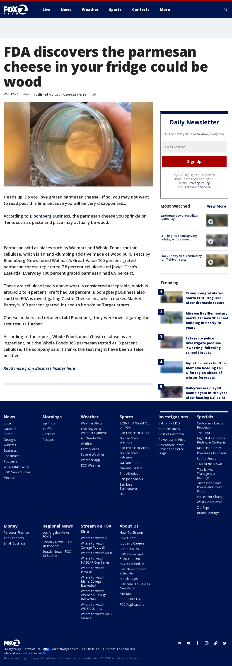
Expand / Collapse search (225, 9)
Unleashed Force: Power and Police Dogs (171, 449)
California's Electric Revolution (210, 425)
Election (9, 477)
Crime (8, 434)
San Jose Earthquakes (129, 486)
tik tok (215, 643)
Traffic (47, 428)
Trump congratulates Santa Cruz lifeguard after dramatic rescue (205, 298)
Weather (90, 416)
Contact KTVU (130, 549)
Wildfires (10, 445)
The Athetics (129, 473)
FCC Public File (130, 599)
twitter (224, 643)
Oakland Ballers (131, 468)
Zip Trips (48, 423)
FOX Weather (90, 465)
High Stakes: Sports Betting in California (211, 440)
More (165, 9)
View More (216, 206)
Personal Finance (16, 532)
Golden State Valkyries (129, 455)
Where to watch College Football (93, 545)
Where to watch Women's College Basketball (93, 595)
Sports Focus (206, 458)
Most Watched (175, 206)
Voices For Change (210, 496)
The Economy (14, 538)
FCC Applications (132, 604)
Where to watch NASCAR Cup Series (95, 560)
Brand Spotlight (208, 513)
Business (10, 450)
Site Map (126, 593)
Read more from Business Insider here (39, 368)
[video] (217, 220)
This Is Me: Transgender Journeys (206, 473)
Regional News (57, 526)
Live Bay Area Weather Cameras (94, 430)
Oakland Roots (130, 462)
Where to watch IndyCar (92, 570)
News (26, 94)
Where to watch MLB (96, 553)
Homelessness (169, 428)
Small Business (15, 543)
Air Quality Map (92, 438)
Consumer (11, 456)
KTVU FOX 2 (11, 94)
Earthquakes (90, 449)
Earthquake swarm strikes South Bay (179, 217)
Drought (10, 439)
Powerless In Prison (172, 439)
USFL (123, 494)
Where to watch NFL (96, 538)
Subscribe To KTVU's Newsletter (135, 586)
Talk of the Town (209, 464)
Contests (49, 434)
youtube (188, 643)
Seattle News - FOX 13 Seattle (56, 553)
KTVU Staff (127, 538)
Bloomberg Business (50, 216)
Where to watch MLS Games (96, 616)
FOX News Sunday (17, 472)
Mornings (52, 416)
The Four (203, 433)
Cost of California (171, 434)
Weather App (90, 460)
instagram (206, 643)
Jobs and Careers (132, 543)
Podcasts (10, 461)
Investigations (173, 416)
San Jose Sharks (131, 479)
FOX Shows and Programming (131, 556)
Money (10, 526)
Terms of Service (197, 187)
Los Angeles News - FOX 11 (57, 534)
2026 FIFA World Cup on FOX (135, 425)
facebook (197, 643)
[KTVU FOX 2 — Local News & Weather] (19, 9)
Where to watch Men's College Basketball (92, 581)
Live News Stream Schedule (133, 571)
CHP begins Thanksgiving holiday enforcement (178, 237)
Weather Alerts (92, 423)
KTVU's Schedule (132, 564)
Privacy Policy (199, 183)
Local (8, 423)
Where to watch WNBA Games (92, 606)
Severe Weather (92, 454)
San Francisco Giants (135, 448)
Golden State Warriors (129, 440)
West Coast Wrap (16, 467)
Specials (205, 416)
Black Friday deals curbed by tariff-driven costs (181, 258)
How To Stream (131, 532)
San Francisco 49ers (134, 433)
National (10, 428)
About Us (129, 526)
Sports (126, 416)
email (179, 643)
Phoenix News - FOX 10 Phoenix (57, 544)
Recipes (48, 439)
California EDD (169, 423)
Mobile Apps (129, 578)
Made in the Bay (209, 448)
